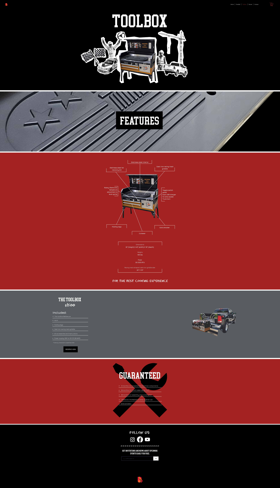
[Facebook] (140, 439)
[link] (272, 4)
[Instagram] (133, 439)
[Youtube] (147, 439)
